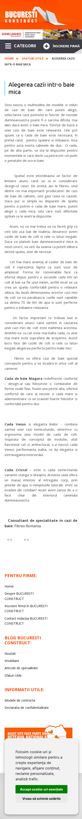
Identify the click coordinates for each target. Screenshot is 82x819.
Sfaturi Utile (33, 58)
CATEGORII (25, 45)
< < (9, 539)
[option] (41, 34)
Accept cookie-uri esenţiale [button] (41, 789)
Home (9, 58)
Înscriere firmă (66, 46)
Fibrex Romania (27, 525)
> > (26, 539)
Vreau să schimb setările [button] (41, 798)
